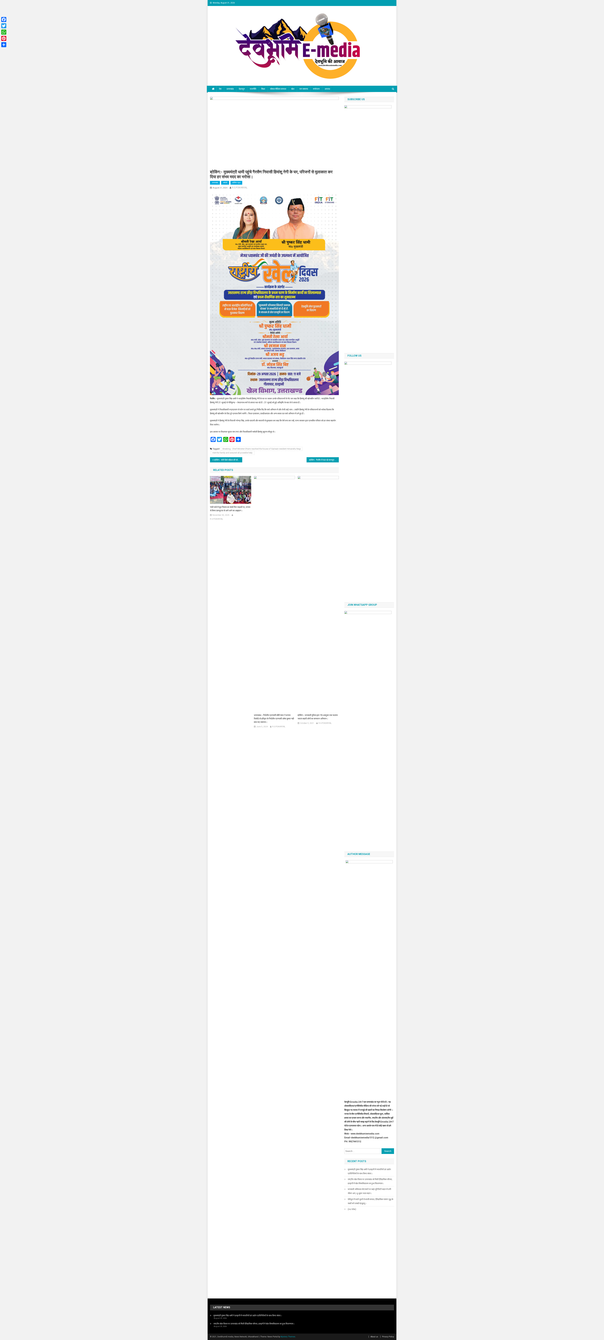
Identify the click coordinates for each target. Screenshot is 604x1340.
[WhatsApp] (4, 32)
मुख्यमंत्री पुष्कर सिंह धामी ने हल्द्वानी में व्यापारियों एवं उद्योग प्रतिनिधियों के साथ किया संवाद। (369, 1171)
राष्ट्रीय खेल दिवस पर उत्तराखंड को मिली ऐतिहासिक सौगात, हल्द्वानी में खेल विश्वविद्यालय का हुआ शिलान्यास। (370, 1181)
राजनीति (253, 89)
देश (220, 89)
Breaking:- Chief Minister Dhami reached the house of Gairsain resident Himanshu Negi (262, 449)
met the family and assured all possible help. (233, 453)
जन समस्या (303, 89)
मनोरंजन (316, 89)
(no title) (352, 1209)
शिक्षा (263, 89)
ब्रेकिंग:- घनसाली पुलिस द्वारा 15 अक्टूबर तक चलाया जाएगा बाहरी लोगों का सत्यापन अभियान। (318, 717)
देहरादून (242, 89)
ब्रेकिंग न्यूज (236, 182)
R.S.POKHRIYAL (239, 187)
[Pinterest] (4, 38)
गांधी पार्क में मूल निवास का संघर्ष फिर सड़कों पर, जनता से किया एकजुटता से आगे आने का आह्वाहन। (230, 509)
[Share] (4, 45)
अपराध (327, 89)
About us (374, 1337)
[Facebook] (4, 19)
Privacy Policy (388, 1337)
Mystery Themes (288, 1337)
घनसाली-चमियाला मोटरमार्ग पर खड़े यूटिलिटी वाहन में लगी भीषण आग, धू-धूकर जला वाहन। (369, 1191)
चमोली (225, 182)
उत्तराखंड (230, 89)
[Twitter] (4, 26)
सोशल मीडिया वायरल (278, 89)
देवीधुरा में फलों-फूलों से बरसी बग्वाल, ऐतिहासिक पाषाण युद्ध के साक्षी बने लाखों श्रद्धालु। (370, 1201)
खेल (292, 89)
